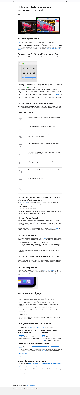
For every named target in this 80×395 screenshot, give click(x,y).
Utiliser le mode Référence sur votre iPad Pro (28, 366)
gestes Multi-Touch (24, 202)
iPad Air (43, 340)
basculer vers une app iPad (48, 270)
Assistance (17, 388)
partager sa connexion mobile (38, 351)
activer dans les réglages (53, 228)
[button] (63, 1)
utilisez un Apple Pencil (22, 263)
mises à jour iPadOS (41, 327)
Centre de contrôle (57, 94)
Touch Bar (43, 238)
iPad (43, 336)
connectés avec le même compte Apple (40, 346)
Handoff (44, 350)
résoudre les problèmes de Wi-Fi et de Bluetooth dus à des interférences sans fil (44, 363)
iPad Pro (43, 335)
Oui (29, 385)
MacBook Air (21, 335)
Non (33, 385)
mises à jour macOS (31, 327)
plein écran (35, 118)
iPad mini (44, 338)
